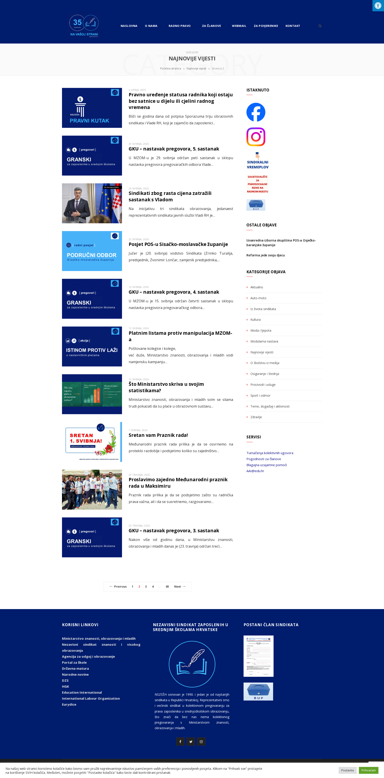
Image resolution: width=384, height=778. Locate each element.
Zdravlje (256, 417)
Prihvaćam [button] (369, 770)
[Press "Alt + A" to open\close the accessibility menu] (378, 5)
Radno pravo (180, 26)
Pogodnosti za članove (263, 459)
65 (167, 586)
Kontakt (293, 26)
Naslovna (129, 26)
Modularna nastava (264, 341)
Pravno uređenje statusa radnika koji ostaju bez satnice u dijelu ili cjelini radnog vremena (181, 100)
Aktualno (256, 287)
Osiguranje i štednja (264, 374)
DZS (65, 680)
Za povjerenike (266, 26)
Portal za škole (74, 662)
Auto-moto (258, 298)
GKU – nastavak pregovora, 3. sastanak (174, 530)
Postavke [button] (347, 770)
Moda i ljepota (260, 330)
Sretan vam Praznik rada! (158, 435)
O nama (151, 26)
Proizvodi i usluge (263, 384)
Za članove (211, 26)
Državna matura (75, 668)
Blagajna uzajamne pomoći (266, 465)
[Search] (318, 26)
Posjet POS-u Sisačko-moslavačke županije (178, 244)
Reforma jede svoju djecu (265, 255)
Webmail (239, 26)
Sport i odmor (260, 395)
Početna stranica (170, 68)
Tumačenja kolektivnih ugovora (269, 453)
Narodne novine (75, 674)
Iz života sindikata (263, 309)
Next (177, 586)
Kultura (255, 319)
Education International (82, 692)
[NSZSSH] (84, 26)
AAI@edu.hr (255, 471)
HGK (65, 686)
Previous (120, 586)
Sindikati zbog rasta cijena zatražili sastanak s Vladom (170, 196)
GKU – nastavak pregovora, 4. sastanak (174, 292)
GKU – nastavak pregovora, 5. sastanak (174, 149)
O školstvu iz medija (264, 363)
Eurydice (69, 704)
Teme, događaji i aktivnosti (270, 406)
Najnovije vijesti (196, 68)
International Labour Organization (91, 698)
